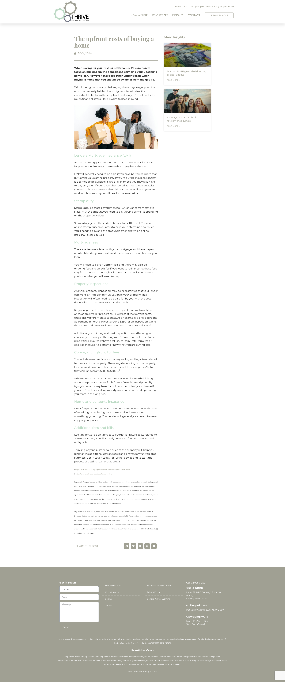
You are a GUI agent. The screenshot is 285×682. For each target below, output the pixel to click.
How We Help (139, 15)
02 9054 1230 (179, 6)
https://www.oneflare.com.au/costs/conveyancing (94, 474)
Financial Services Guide (159, 585)
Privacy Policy (153, 592)
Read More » (173, 80)
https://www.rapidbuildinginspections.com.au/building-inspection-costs (102, 470)
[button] (126, 546)
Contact (194, 15)
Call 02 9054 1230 (195, 582)
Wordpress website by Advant (142, 671)
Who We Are (160, 15)
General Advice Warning (158, 599)
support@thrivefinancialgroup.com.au (212, 6)
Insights (177, 15)
